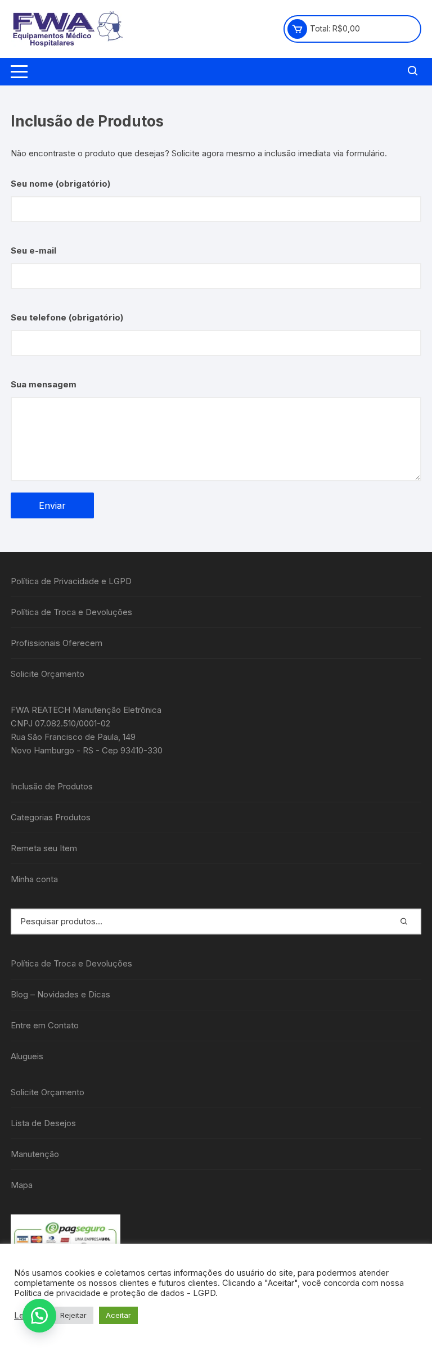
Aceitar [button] (118, 1315)
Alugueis (27, 1056)
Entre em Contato (45, 1025)
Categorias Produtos (51, 817)
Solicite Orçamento (47, 674)
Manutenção (35, 1154)
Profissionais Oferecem (56, 643)
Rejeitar (73, 1315)
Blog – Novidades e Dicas (60, 994)
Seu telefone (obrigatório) (67, 317)
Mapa (22, 1185)
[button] (39, 1316)
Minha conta (34, 879)
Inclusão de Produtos (52, 786)
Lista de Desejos (43, 1123)
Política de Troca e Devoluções (71, 612)
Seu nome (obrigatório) (60, 183)
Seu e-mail (33, 250)
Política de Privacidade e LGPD (71, 581)
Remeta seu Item (44, 848)
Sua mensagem (43, 384)
